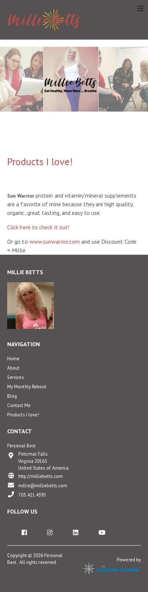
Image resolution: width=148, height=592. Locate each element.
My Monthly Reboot (26, 387)
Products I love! (23, 415)
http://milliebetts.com (40, 476)
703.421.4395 (32, 495)
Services (15, 377)
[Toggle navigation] (140, 9)
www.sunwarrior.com (54, 241)
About (13, 368)
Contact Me (19, 405)
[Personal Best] (45, 19)
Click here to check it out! (38, 227)
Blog (12, 396)
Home (13, 359)
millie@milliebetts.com (42, 486)
